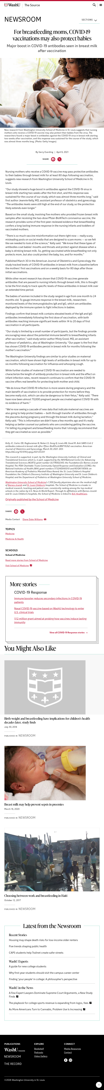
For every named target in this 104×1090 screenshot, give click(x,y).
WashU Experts (18, 961)
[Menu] (101, 4)
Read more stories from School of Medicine (26, 560)
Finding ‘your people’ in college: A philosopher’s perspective (43, 979)
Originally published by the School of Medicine (32, 499)
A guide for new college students (27, 966)
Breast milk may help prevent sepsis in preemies (34, 804)
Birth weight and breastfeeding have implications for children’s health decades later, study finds (47, 720)
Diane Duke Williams (33, 520)
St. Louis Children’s (36, 485)
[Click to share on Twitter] (59, 159)
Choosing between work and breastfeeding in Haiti (35, 895)
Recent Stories (18, 935)
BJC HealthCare (79, 494)
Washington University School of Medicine (25, 482)
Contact (68, 1053)
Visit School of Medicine (17, 566)
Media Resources (72, 1049)
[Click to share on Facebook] (53, 159)
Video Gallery (40, 1056)
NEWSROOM (22, 20)
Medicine (9, 534)
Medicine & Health (14, 539)
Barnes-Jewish (15, 485)
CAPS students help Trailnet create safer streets (36, 953)
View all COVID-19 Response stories (67, 633)
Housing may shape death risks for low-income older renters (43, 940)
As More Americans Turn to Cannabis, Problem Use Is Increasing (45, 1009)
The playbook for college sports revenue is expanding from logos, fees (48, 1003)
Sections (87, 20)
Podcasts (38, 1053)
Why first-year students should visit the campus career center (44, 973)
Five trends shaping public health (28, 946)
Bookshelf (39, 1049)
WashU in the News (21, 988)
